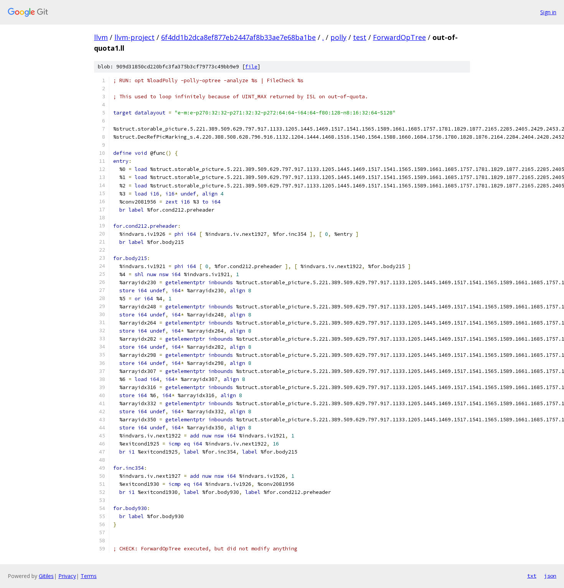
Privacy (67, 576)
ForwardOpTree (399, 37)
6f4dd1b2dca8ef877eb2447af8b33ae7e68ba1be (238, 37)
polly (338, 37)
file (251, 66)
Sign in (548, 12)
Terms (89, 576)
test (359, 37)
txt (531, 575)
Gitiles (46, 576)
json (550, 575)
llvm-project (134, 37)
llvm (101, 37)
